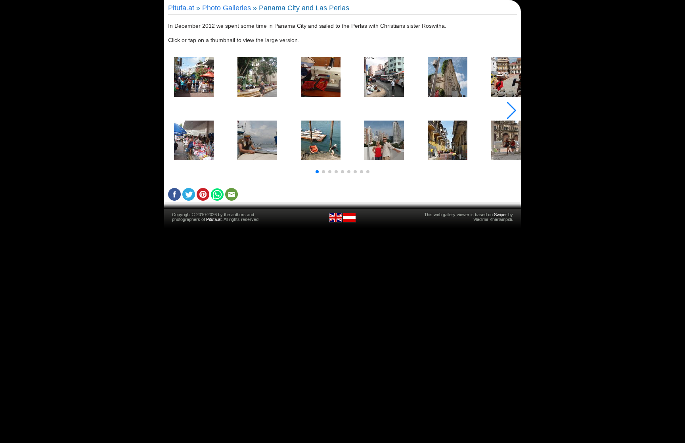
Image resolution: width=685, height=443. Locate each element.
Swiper (500, 214)
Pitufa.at (181, 8)
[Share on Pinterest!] (203, 199)
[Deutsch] (349, 221)
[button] (317, 171)
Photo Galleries (226, 8)
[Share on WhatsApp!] (217, 199)
